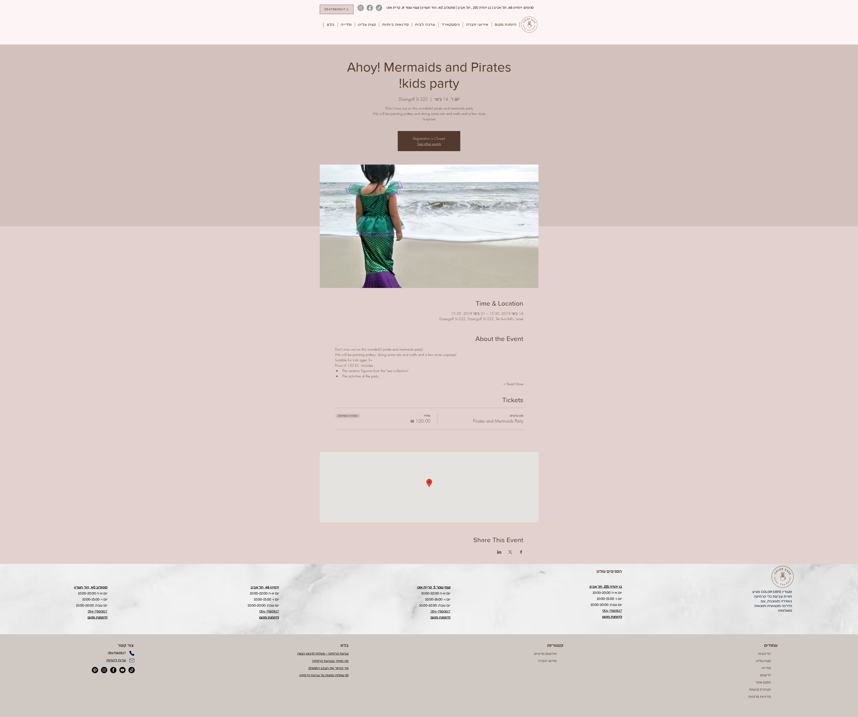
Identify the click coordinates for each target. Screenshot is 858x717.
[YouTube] (122, 670)
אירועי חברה (547, 661)
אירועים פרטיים (545, 654)
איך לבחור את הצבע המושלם (329, 668)
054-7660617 (97, 611)
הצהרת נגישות (760, 689)
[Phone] (132, 653)
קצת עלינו (763, 661)
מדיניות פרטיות (759, 696)
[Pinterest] (95, 670)
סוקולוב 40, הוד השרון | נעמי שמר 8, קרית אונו (421, 7)
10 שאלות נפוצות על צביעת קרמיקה (324, 675)
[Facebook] (370, 8)
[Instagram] (361, 8)
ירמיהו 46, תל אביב (508, 7)
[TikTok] (379, 8)
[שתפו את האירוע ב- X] (510, 552)
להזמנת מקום (97, 617)
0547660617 (117, 653)
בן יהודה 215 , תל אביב (474, 7)
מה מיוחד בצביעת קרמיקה (330, 661)
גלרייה (766, 668)
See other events (429, 143)
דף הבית (764, 654)
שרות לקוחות (116, 660)
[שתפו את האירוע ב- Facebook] (521, 552)
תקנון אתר (763, 682)
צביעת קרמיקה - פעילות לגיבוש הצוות (323, 653)
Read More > (513, 383)
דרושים (765, 675)
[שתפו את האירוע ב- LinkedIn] (499, 552)
